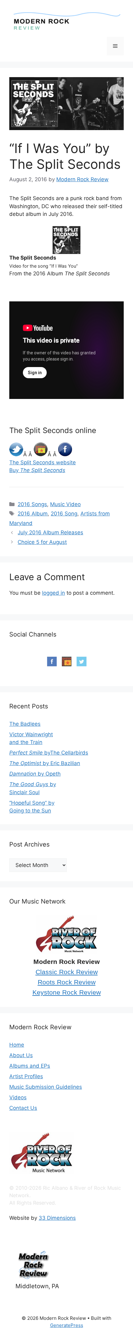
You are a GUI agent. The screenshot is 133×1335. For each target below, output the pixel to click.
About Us (21, 1055)
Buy (37, 470)
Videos (18, 1097)
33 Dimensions (57, 1218)
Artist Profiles (26, 1076)
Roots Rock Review (67, 982)
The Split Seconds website (42, 462)
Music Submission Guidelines (45, 1087)
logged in (53, 593)
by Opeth (35, 774)
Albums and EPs (29, 1066)
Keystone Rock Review (66, 992)
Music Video (65, 504)
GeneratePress (66, 1325)
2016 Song (64, 513)
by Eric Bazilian (44, 763)
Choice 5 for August (42, 542)
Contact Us (23, 1108)
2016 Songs (32, 504)
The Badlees (25, 724)
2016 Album (33, 513)
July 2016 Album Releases (50, 532)
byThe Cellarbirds (48, 753)
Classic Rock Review (67, 972)
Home (16, 1045)
